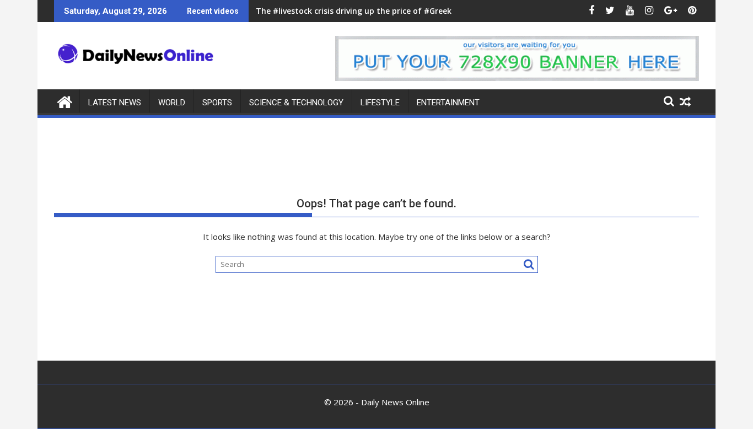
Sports (217, 103)
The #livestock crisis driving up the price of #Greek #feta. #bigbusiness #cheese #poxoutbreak (439, 11)
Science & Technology (296, 103)
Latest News (114, 103)
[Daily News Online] (64, 101)
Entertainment (448, 103)
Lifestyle (380, 103)
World (171, 103)
